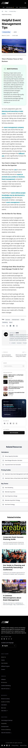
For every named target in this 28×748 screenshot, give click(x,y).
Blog (6, 11)
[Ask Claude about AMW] (4, 639)
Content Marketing (6, 685)
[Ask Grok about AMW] (11, 639)
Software (3, 679)
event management (13, 202)
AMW (15, 32)
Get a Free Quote (14, 432)
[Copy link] (17, 326)
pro (16, 169)
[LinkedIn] (10, 423)
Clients (3, 660)
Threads (25, 343)
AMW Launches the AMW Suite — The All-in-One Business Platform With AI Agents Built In (16, 382)
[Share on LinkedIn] (10, 326)
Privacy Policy (15, 745)
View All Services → (6, 688)
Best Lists (3, 708)
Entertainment (4, 726)
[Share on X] (7, 326)
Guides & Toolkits (5, 701)
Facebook (19, 343)
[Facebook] (4, 423)
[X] (7, 423)
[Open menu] (25, 3)
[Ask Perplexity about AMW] (6, 639)
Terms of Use (23, 745)
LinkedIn (13, 343)
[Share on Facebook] (13, 326)
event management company (14, 127)
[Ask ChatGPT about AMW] (1, 639)
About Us (3, 657)
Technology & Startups (6, 720)
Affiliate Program (5, 666)
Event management (9, 179)
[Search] (23, 366)
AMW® (11, 334)
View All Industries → (6, 732)
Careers (3, 669)
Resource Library (5, 698)
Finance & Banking (6, 729)
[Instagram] (13, 423)
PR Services (4, 682)
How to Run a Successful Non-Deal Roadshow (16, 393)
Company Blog (12, 11)
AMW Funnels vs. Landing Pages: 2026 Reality (15, 375)
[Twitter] (4, 745)
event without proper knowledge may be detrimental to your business (13, 195)
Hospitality (3, 723)
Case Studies (4, 663)
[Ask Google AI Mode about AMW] (9, 639)
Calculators (4, 704)
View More (3, 710)
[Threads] (16, 423)
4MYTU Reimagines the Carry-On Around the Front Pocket (16, 387)
